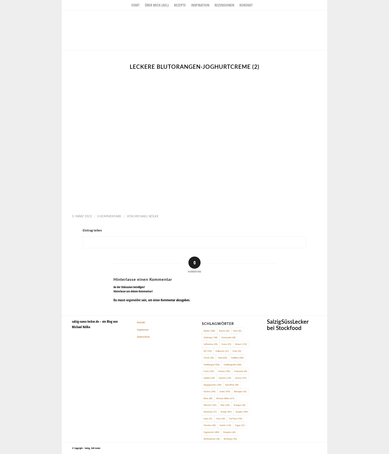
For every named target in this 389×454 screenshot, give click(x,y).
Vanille (225, 425)
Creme (226, 344)
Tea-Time (235, 418)
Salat (208, 418)
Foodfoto (237, 357)
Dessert (241, 344)
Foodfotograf (212, 364)
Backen (209, 330)
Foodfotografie (233, 364)
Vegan (240, 425)
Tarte (220, 418)
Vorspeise (229, 432)
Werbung (230, 438)
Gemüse (225, 377)
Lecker (224, 391)
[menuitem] (135, 5)
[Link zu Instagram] (318, 16)
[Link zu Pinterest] (324, 16)
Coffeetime (211, 344)
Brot (237, 330)
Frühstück (240, 371)
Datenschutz (143, 336)
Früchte (224, 371)
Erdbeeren (222, 350)
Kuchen (210, 391)
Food (222, 357)
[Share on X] (194, 242)
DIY (208, 350)
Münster (210, 404)
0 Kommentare (109, 216)
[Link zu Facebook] (312, 16)
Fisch (237, 350)
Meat (208, 398)
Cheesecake (228, 337)
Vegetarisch (211, 432)
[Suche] (258, 5)
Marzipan (240, 391)
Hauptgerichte (212, 384)
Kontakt (141, 322)
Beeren (224, 330)
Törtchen (210, 425)
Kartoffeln (232, 384)
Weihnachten (212, 438)
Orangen (240, 404)
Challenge (211, 337)
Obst (225, 404)
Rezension (210, 411)
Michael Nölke (146, 216)
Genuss (241, 377)
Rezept (226, 411)
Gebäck (209, 377)
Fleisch (209, 357)
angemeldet (133, 300)
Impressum (143, 329)
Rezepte (242, 411)
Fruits (209, 371)
